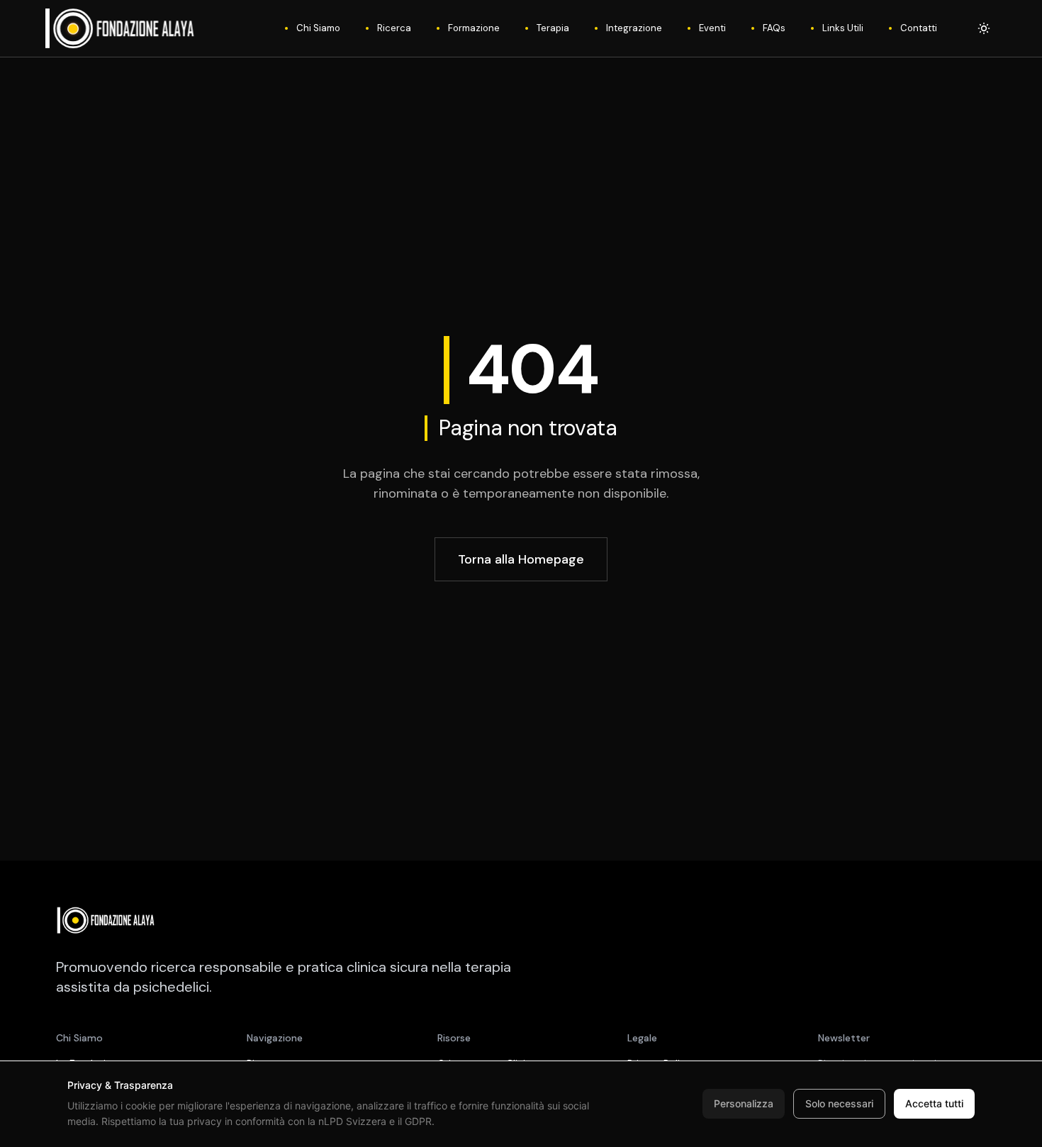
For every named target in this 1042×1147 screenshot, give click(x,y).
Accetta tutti (934, 1103)
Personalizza (743, 1103)
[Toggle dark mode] (984, 28)
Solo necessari (839, 1103)
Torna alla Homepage (521, 559)
